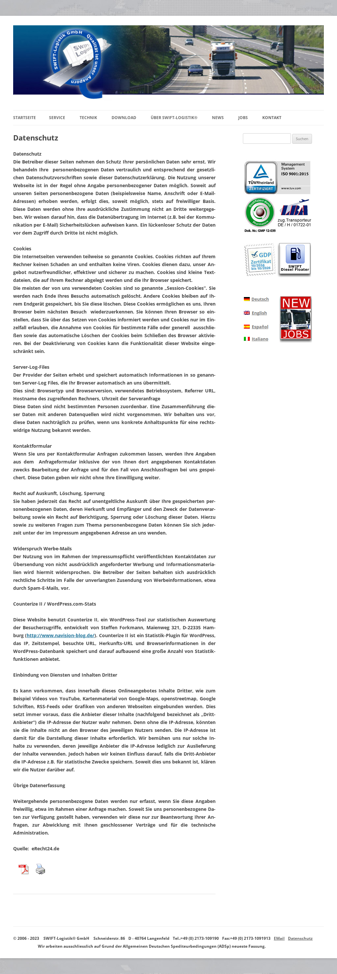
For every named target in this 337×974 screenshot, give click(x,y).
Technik (88, 117)
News (218, 117)
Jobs (243, 117)
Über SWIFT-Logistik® (174, 117)
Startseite (24, 117)
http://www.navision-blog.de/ (60, 635)
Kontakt (271, 117)
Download (124, 117)
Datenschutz (300, 938)
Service (57, 117)
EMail (279, 938)
